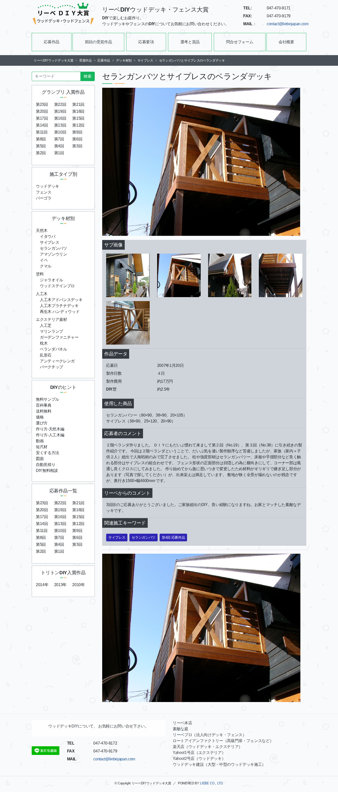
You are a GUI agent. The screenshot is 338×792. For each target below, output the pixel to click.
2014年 (42, 585)
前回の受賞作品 (98, 42)
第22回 (60, 104)
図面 (40, 459)
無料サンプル (47, 399)
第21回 (78, 104)
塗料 (40, 274)
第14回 (42, 125)
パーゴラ (43, 198)
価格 (40, 417)
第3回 (77, 146)
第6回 (77, 139)
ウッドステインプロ (57, 286)
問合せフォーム (239, 42)
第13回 (60, 125)
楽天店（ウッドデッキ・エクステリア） (207, 747)
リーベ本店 (182, 723)
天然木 (42, 230)
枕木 (44, 343)
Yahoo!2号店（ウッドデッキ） (199, 758)
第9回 (77, 132)
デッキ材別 (124, 60)
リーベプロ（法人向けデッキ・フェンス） (209, 735)
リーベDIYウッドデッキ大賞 (53, 60)
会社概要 (286, 42)
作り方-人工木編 (50, 435)
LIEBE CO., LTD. (211, 783)
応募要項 (146, 42)
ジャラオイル (51, 280)
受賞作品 (85, 60)
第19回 (60, 111)
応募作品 (51, 42)
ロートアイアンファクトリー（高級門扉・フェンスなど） (223, 741)
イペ (44, 260)
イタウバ (47, 236)
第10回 (60, 132)
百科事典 (43, 405)
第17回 (42, 118)
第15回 (78, 118)
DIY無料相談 (47, 470)
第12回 (78, 125)
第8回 (41, 139)
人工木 (42, 294)
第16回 (60, 118)
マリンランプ (51, 331)
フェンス (43, 192)
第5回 (41, 146)
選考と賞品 (190, 42)
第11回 (42, 132)
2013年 (60, 585)
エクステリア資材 (51, 319)
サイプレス (145, 60)
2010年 (78, 585)
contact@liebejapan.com (288, 24)
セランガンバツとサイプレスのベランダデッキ (193, 60)
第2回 (41, 153)
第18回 (78, 111)
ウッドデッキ (47, 186)
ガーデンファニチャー (59, 337)
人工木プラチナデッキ (59, 306)
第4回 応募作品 (173, 537)
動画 (40, 441)
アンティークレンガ (57, 361)
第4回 (59, 146)
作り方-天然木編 (50, 429)
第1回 (59, 153)
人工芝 (45, 325)
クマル (45, 266)
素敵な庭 (180, 729)
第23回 (42, 104)
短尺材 (42, 447)
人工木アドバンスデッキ (61, 300)
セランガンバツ (53, 248)
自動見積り (45, 464)
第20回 (42, 111)
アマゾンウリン (53, 254)
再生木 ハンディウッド (59, 311)
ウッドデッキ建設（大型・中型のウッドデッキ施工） (219, 764)
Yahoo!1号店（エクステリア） (199, 752)
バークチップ (51, 367)
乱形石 (45, 355)
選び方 (42, 423)
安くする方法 (47, 453)
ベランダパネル (53, 349)
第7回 (59, 139)
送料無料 (43, 411)
